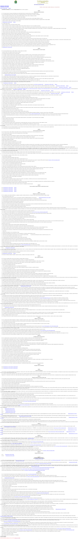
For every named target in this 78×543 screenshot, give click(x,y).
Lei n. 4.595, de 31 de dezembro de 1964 (35, 113)
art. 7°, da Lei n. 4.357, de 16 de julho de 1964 (16, 443)
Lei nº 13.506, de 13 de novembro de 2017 (65, 88)
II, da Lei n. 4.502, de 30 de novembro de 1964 (24, 496)
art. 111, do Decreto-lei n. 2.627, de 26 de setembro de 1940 (48, 330)
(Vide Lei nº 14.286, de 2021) (3, 8)
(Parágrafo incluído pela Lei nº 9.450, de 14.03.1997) (6, 516)
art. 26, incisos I (16, 496)
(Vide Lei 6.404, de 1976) (31, 438)
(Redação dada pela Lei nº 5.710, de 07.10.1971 (10, 426)
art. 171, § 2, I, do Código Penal (39, 463)
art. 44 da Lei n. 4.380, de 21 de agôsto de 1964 (48, 450)
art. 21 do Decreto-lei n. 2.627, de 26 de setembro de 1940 (11, 523)
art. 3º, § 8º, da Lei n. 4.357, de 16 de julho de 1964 (37, 441)
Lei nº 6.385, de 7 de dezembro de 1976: (38, 84)
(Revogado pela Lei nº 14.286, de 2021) (8, 187)
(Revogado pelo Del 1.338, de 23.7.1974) (9, 408)
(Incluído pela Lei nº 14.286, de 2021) (49, 84)
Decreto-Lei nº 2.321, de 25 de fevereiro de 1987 (44, 88)
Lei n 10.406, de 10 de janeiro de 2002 (56, 460)
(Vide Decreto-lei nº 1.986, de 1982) (4, 6)
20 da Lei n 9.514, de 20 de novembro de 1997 (40, 467)
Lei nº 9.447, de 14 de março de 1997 (55, 88)
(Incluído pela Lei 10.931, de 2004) (73, 462)
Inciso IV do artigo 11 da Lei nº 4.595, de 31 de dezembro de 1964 (56, 431)
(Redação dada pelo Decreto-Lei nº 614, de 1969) (44, 197)
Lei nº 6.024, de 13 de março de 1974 (32, 88)
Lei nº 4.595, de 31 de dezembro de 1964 (22, 88)
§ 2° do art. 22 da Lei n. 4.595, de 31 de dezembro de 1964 (64, 528)
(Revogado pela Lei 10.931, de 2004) (9, 454)
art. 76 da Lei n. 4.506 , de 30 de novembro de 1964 (33, 476)
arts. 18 (33, 467)
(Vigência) (9, 8)
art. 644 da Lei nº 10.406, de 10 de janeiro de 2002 (30, 470)
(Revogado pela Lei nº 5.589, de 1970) (9, 307)
